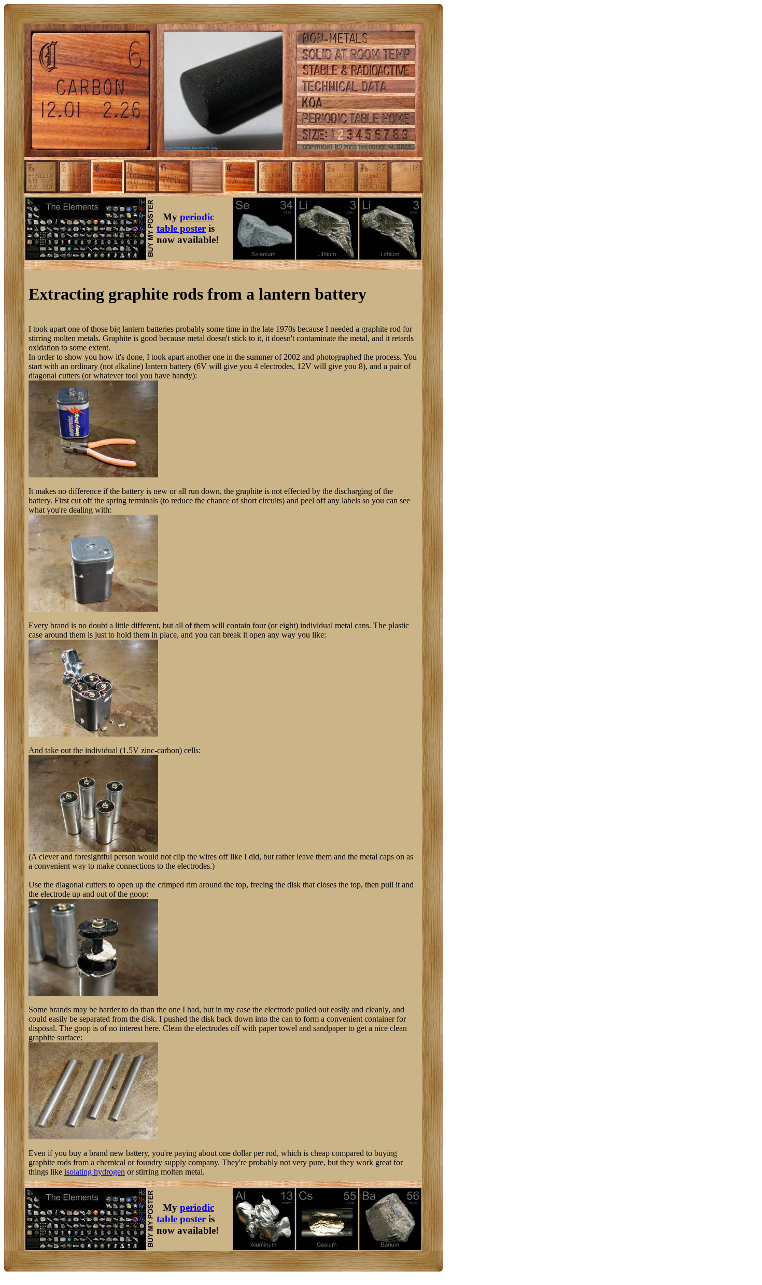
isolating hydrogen (94, 1171)
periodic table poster (185, 222)
